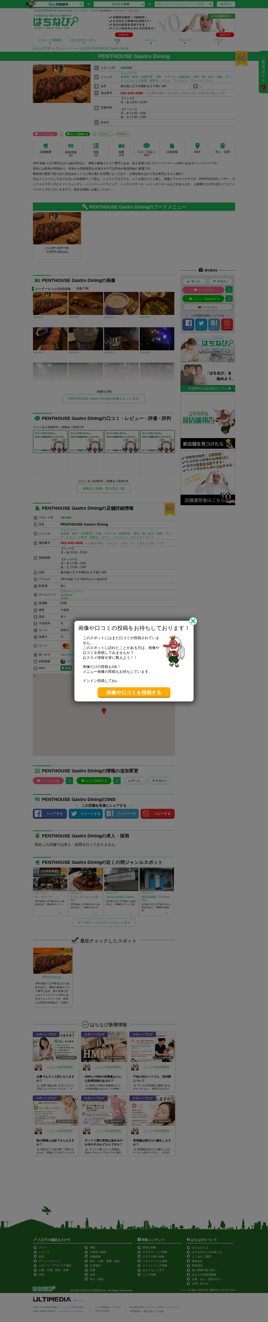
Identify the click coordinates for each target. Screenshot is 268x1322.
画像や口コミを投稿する (134, 692)
